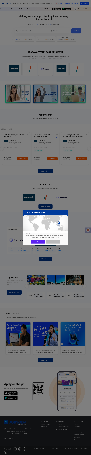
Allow (37, 241)
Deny (53, 241)
